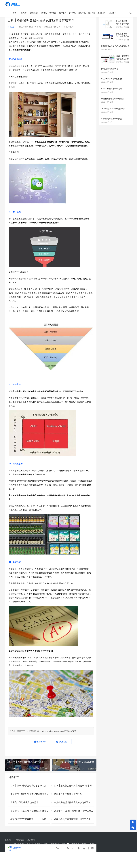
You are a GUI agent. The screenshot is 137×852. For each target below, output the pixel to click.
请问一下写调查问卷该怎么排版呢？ (122, 58)
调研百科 (113, 13)
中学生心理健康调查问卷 (111, 88)
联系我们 (8, 839)
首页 (14, 13)
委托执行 (72, 13)
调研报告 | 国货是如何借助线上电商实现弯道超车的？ (30, 811)
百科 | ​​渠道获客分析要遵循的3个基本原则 (74, 785)
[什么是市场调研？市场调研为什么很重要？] (108, 24)
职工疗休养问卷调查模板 (111, 78)
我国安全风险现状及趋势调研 (24, 802)
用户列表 (31, 839)
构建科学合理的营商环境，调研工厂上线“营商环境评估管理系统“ (74, 819)
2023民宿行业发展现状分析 (113, 108)
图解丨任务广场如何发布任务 (68, 794)
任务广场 (82, 13)
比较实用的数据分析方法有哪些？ (115, 46)
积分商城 (91, 13)
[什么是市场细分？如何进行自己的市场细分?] (108, 36)
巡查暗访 (34, 13)
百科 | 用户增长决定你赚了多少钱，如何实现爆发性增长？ (30, 785)
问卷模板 (43, 13)
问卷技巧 (56, 27)
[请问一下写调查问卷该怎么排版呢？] (108, 59)
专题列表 (20, 839)
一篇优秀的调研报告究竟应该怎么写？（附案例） (74, 802)
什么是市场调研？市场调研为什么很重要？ (122, 23)
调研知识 (48, 27)
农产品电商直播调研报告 (111, 118)
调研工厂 (11, 27)
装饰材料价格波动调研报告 (112, 98)
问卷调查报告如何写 (109, 68)
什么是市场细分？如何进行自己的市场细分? (122, 36)
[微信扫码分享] (67, 848)
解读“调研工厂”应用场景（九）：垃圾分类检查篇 (30, 819)
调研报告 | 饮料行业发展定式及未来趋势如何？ (30, 794)
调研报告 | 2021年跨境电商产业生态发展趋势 (74, 811)
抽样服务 (62, 13)
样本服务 (53, 13)
